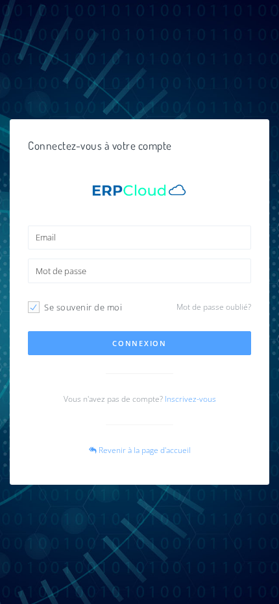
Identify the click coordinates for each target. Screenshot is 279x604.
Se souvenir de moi (83, 307)
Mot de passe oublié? (213, 307)
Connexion (139, 343)
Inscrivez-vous (190, 399)
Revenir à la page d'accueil (144, 450)
